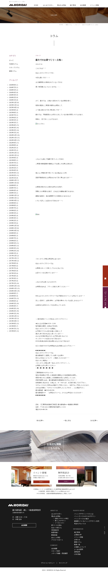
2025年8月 (12, 112)
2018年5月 (12, 243)
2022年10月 (13, 140)
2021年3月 (12, 173)
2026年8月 (12, 85)
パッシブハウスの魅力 (81, 518)
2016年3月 (12, 308)
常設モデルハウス (80, 523)
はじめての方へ (48, 5)
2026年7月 (12, 87)
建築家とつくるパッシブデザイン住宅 (86, 521)
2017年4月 (12, 276)
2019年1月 (12, 223)
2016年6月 (12, 301)
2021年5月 (12, 168)
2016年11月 (13, 288)
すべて (11, 60)
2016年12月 (13, 286)
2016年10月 (13, 291)
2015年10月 (13, 321)
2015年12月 (13, 316)
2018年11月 (13, 228)
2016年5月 (12, 303)
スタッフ (38, 55)
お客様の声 (78, 535)
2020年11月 (13, 183)
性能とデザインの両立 (62, 518)
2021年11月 (13, 155)
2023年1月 (12, 132)
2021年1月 (12, 178)
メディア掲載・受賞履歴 (59, 553)
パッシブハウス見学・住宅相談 (105, 297)
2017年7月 (12, 268)
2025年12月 (13, 102)
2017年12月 (13, 255)
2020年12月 (13, 180)
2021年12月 (13, 153)
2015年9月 (12, 323)
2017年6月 (12, 271)
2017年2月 (12, 281)
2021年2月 (12, 175)
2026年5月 (12, 90)
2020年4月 (12, 190)
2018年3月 (12, 248)
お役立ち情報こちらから (54, 446)
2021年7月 (12, 163)
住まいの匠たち (56, 527)
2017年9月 (12, 263)
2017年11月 (13, 258)
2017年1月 (12, 283)
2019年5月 (12, 213)
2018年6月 (12, 240)
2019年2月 (12, 220)
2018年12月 (13, 225)
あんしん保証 (55, 537)
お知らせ (77, 539)
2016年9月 (12, 293)
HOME (36, 5)
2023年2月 (12, 130)
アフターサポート (57, 540)
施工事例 (73, 5)
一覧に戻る (67, 420)
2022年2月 (12, 148)
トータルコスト (59, 523)
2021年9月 (12, 158)
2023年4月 (12, 125)
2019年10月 (13, 200)
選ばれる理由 (61, 5)
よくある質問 (78, 549)
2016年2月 (12, 311)
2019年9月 (12, 203)
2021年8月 (12, 160)
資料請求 (105, 276)
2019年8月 (12, 205)
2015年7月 (12, 328)
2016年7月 (12, 298)
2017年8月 (12, 266)
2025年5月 (12, 120)
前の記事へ (40, 420)
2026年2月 (12, 97)
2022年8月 (12, 145)
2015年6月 (12, 331)
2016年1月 (12, 313)
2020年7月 (12, 188)
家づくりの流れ (56, 525)
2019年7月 (12, 208)
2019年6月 (12, 210)
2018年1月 (12, 253)
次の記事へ (94, 420)
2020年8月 (12, 185)
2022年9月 (12, 143)
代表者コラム (13, 64)
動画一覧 (77, 544)
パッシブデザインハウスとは (83, 514)
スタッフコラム (14, 67)
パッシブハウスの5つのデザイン (85, 516)
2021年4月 (12, 170)
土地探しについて (80, 547)
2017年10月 (13, 261)
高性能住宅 (55, 530)
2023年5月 (12, 122)
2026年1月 (12, 100)
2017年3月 (12, 278)
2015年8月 (12, 326)
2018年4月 (12, 245)
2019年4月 (12, 215)
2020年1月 (12, 193)
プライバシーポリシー (48, 563)
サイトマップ (63, 563)
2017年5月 (12, 273)
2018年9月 (12, 233)
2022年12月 (13, 135)
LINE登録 (77, 554)
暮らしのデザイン (60, 520)
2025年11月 (13, 105)
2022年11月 (13, 137)
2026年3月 (12, 95)
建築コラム (13, 71)
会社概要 (83, 5)
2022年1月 (12, 150)
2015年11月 (13, 318)
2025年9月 (12, 110)
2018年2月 (12, 251)
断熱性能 (54, 535)
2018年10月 (13, 230)
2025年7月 (12, 115)
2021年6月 (12, 165)
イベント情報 (94, 5)
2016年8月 (12, 296)
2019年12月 (13, 195)
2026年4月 (12, 92)
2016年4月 (12, 306)
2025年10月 (13, 107)
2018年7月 (12, 238)
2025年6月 (12, 117)
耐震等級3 (54, 532)
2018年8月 (12, 235)
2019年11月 (13, 198)
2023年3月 (12, 127)
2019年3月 (12, 218)
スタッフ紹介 (55, 551)
